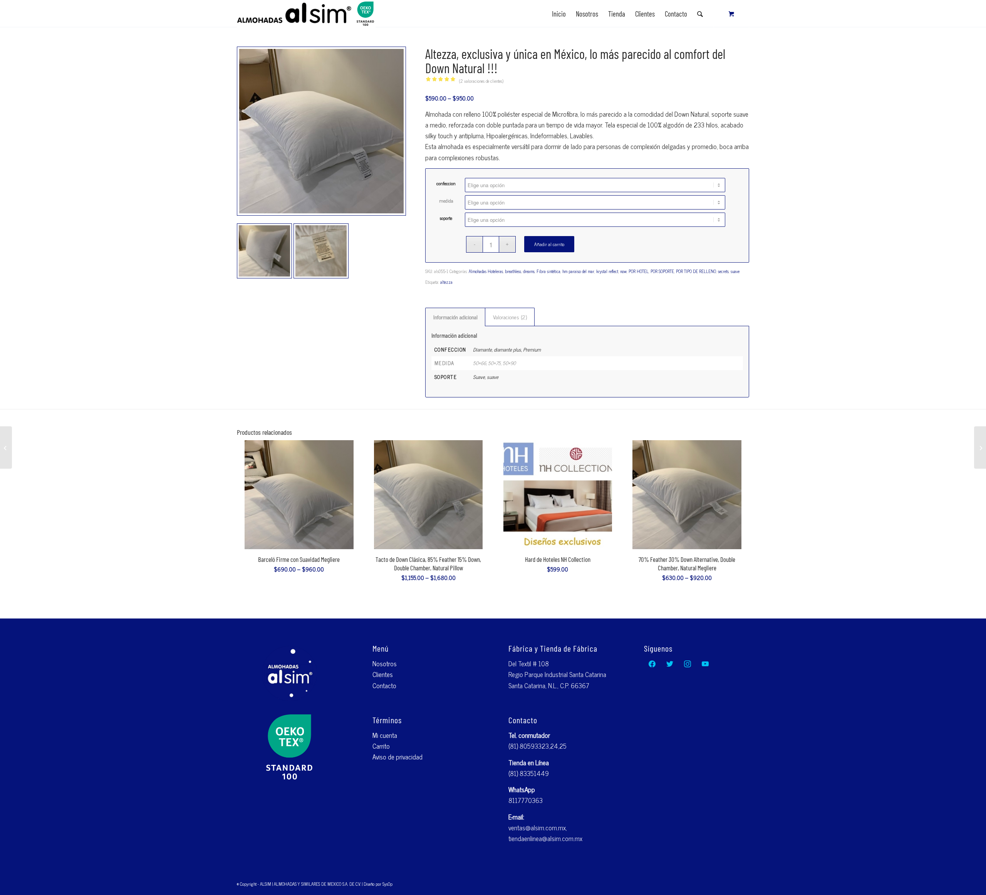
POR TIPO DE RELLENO (696, 271)
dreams (529, 271)
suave (735, 271)
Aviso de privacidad (397, 756)
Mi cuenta (384, 735)
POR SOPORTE (662, 271)
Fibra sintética (548, 271)
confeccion (446, 183)
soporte (446, 218)
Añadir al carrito (549, 244)
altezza (446, 281)
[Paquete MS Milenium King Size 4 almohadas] (6, 447)
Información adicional (455, 316)
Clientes (382, 674)
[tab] (455, 317)
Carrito (381, 746)
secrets (723, 271)
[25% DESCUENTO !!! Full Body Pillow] (980, 447)
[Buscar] (700, 13)
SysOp (387, 883)
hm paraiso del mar (578, 271)
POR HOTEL (639, 271)
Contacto (384, 685)
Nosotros (384, 663)
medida (446, 200)
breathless (513, 271)
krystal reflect (607, 271)
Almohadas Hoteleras (486, 271)
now (623, 271)
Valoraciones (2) (510, 316)
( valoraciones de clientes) (481, 80)
